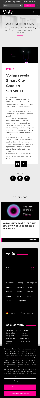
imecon (9, 287)
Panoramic (24, 336)
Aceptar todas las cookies (20, 393)
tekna (29, 296)
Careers (8, 344)
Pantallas (23, 333)
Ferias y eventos (25, 341)
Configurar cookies (20, 381)
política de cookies (17, 358)
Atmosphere (10, 338)
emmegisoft (30, 283)
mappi (29, 287)
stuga (8, 296)
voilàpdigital (20, 301)
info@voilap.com (26, 313)
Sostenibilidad (11, 333)
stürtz (19, 296)
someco (30, 292)
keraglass (20, 287)
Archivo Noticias (27, 28)
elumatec (9, 283)
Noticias (14, 28)
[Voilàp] (10, 257)
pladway (20, 292)
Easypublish (10, 336)
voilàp (8, 301)
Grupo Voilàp (24, 330)
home (6, 28)
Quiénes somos (11, 330)
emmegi (20, 283)
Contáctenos (24, 338)
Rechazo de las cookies (20, 387)
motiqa (9, 292)
